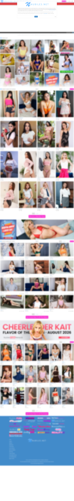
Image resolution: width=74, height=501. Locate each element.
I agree (36, 16)
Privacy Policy (45, 13)
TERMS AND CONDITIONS (52, 9)
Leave (55, 16)
